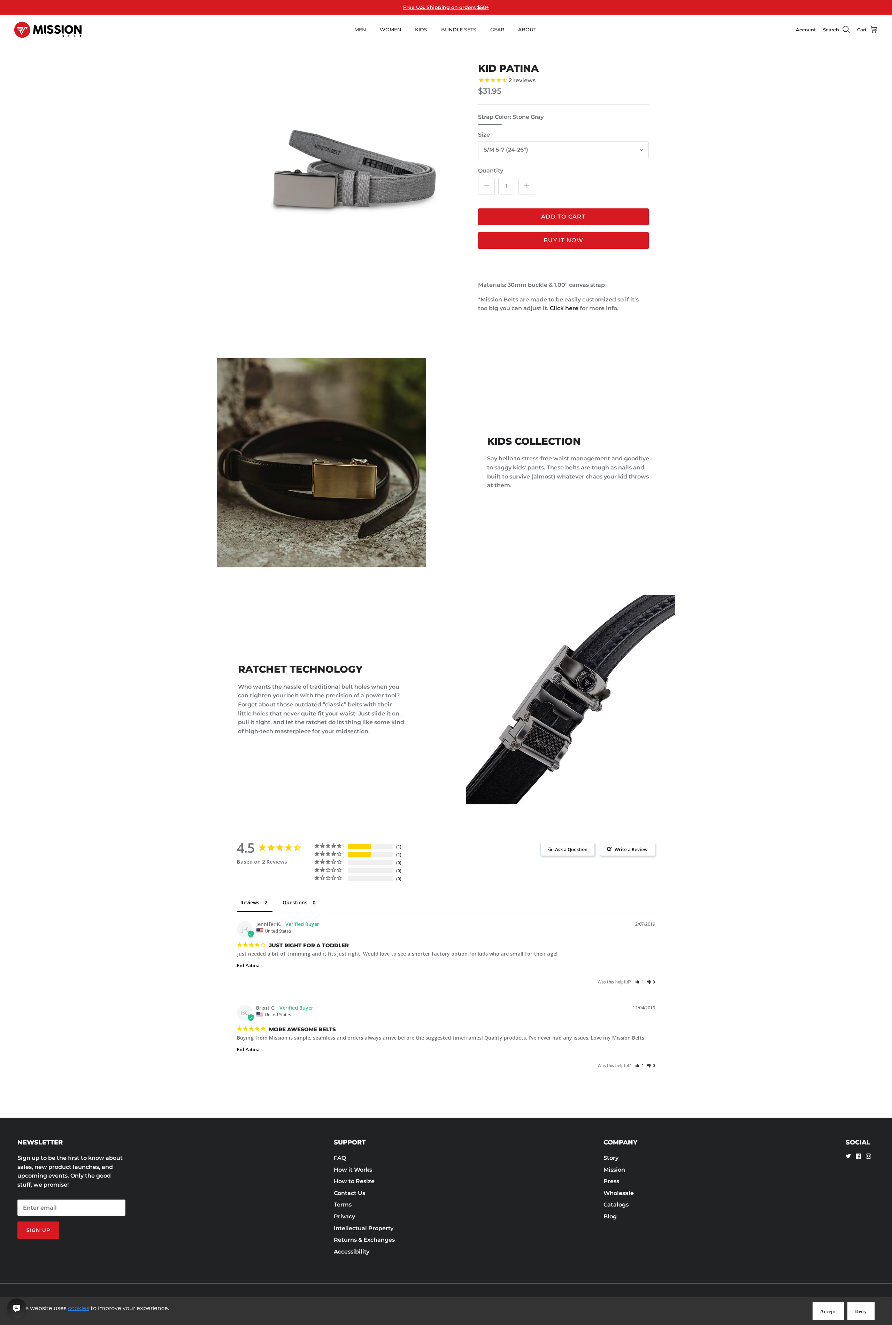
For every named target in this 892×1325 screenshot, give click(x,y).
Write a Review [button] (631, 849)
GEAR (497, 29)
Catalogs (616, 1204)
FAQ (340, 1158)
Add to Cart (563, 216)
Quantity (490, 170)
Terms (343, 1204)
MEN (360, 29)
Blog (610, 1216)
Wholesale (618, 1193)
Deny (861, 1311)
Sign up (38, 1230)
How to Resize (354, 1181)
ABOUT (527, 29)
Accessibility (351, 1251)
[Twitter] (848, 1156)
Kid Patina (248, 965)
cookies (78, 1308)
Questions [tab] (295, 902)
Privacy (344, 1216)
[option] (353, 172)
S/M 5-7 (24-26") (506, 149)
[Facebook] (858, 1156)
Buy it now (563, 240)
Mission (614, 1169)
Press (611, 1181)
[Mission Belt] (48, 30)
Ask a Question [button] (571, 849)
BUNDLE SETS (458, 29)
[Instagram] (868, 1156)
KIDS (421, 29)
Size (484, 134)
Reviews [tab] (249, 902)
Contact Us (349, 1193)
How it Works (353, 1169)
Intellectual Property (363, 1228)
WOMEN (390, 29)
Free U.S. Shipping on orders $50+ (446, 7)
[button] (640, 982)
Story (610, 1158)
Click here (565, 308)
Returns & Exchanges (364, 1239)
